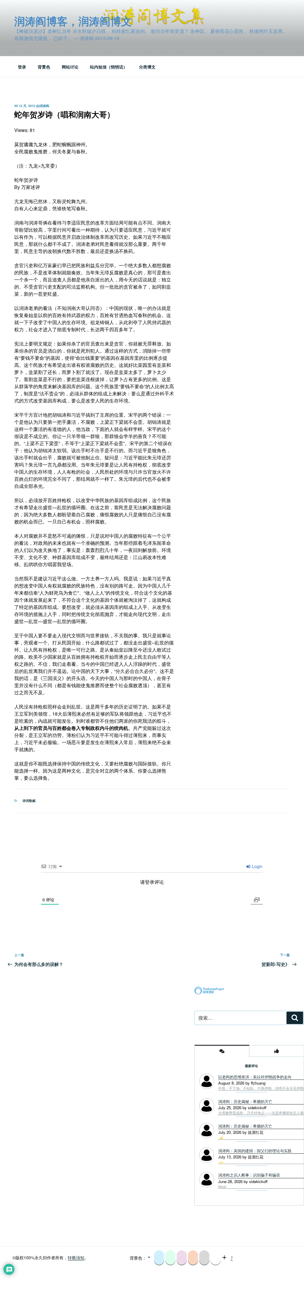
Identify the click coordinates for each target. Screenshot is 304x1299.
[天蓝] (159, 1257)
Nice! (222, 1187)
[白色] (215, 1257)
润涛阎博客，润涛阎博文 (73, 20)
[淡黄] (193, 1257)
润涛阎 (44, 106)
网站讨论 (70, 67)
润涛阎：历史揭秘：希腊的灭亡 (245, 1126)
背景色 (44, 67)
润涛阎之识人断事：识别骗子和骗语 (249, 1175)
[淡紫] (182, 1257)
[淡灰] (204, 1257)
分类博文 (147, 67)
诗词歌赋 (29, 800)
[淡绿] (170, 1257)
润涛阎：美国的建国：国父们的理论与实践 (255, 1150)
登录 (22, 67)
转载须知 (76, 1257)
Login (256, 866)
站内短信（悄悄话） (108, 67)
